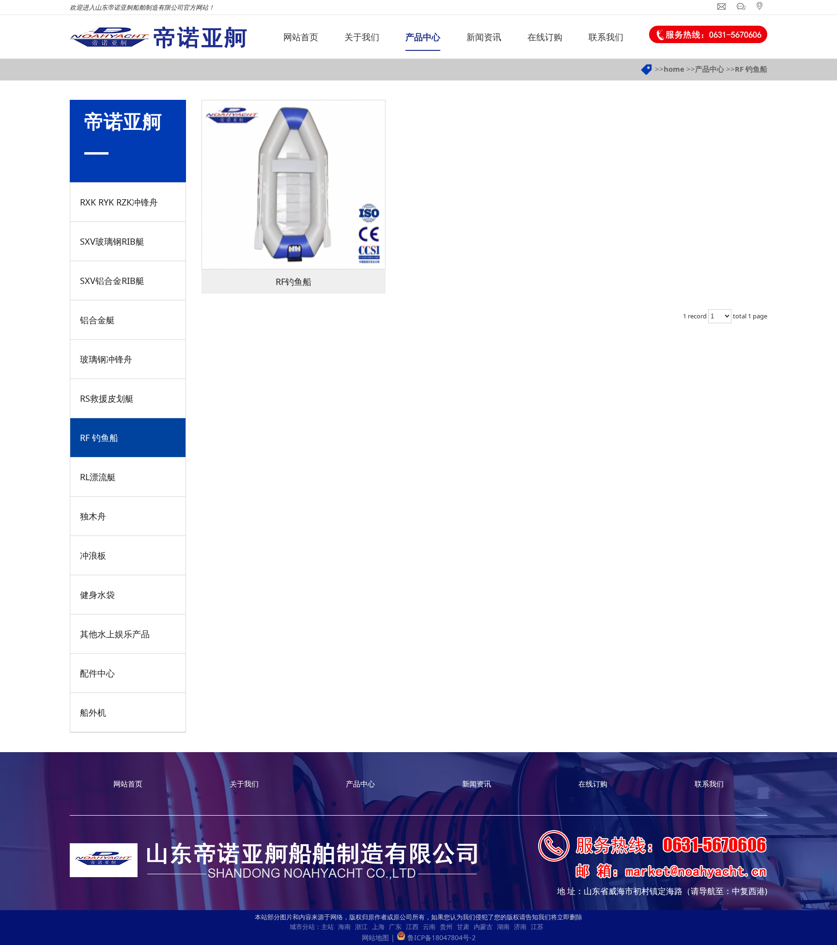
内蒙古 (483, 926)
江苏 (537, 926)
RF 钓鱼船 (751, 69)
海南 (344, 926)
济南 (520, 926)
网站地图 (375, 937)
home (674, 69)
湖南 (503, 926)
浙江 (361, 926)
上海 (378, 926)
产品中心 (709, 69)
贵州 (446, 926)
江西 (412, 926)
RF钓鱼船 (293, 281)
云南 (429, 926)
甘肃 (463, 926)
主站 (327, 926)
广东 (395, 926)
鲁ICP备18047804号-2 (441, 937)
